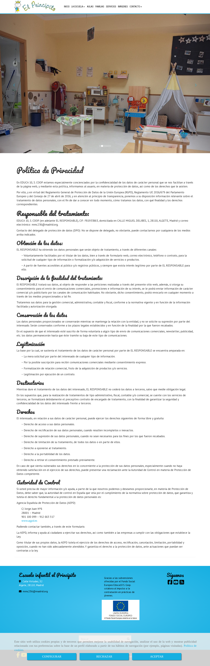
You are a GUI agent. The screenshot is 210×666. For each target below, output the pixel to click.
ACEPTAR (156, 656)
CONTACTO (135, 6)
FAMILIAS (99, 6)
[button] (16, 83)
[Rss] (181, 583)
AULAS (90, 6)
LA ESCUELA (77, 6)
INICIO (67, 6)
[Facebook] (170, 583)
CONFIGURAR (51, 656)
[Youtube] (176, 583)
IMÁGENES (123, 6)
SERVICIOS (111, 6)
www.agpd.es (29, 521)
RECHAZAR (104, 656)
